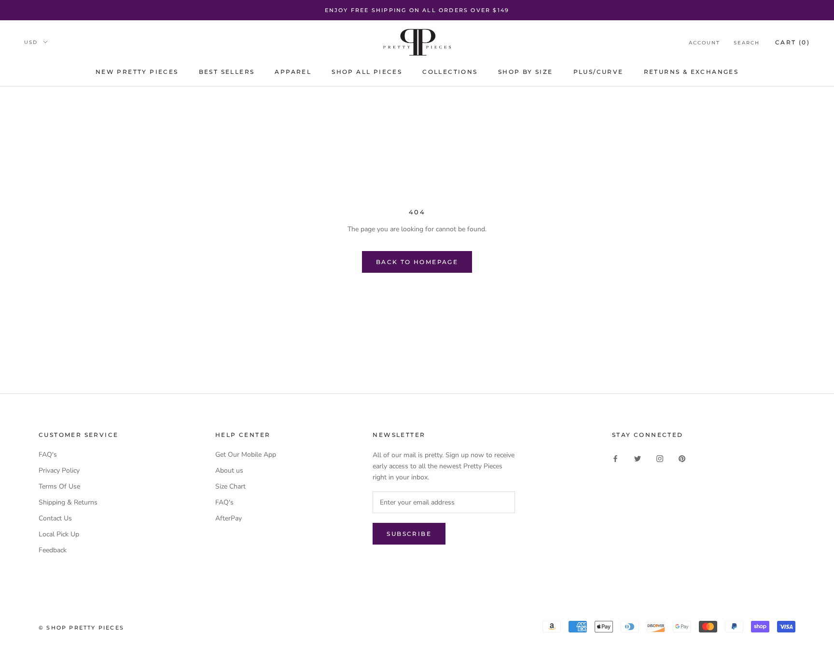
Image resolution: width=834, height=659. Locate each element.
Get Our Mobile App (245, 454)
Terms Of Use (59, 486)
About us (229, 470)
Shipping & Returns (68, 502)
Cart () (792, 42)
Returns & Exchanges (691, 72)
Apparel (293, 72)
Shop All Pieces (367, 72)
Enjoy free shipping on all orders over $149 (417, 10)
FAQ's (48, 454)
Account (704, 43)
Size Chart (230, 486)
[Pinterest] (682, 457)
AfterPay (228, 518)
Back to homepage (417, 262)
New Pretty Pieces (137, 72)
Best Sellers (227, 72)
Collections (449, 72)
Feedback (53, 550)
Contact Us (55, 518)
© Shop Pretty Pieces (81, 627)
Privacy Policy (59, 470)
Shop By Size (525, 72)
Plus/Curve (598, 72)
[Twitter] (637, 457)
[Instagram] (659, 457)
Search (747, 43)
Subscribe (409, 533)
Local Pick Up (59, 534)
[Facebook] (615, 457)
